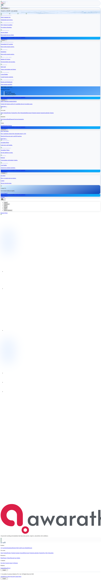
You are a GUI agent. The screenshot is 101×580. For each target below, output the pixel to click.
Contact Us (11, 563)
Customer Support (19, 553)
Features (3, 568)
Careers (7, 563)
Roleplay (14, 548)
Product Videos (6, 558)
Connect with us (4, 505)
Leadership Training (38, 553)
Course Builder (24, 548)
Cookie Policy (18, 576)
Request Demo (4, 213)
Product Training (11, 553)
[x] (2, 542)
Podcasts (12, 558)
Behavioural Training (28, 553)
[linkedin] (1, 542)
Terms (2, 576)
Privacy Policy (7, 576)
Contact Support (16, 229)
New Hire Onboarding (48, 553)
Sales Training (4, 553)
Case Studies (17, 558)
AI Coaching (4, 548)
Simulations (9, 548)
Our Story (3, 563)
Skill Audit (18, 548)
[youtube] (3, 542)
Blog (2, 558)
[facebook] (5, 542)
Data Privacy (8, 568)
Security (13, 576)
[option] (52, 202)
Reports (30, 548)
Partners (16, 563)
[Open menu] (2, 5)
